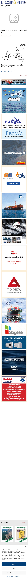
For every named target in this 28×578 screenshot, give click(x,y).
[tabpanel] (14, 67)
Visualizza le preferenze (14, 573)
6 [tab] (8, 71)
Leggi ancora (14, 67)
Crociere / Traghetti (6, 36)
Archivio (23, 522)
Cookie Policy (10, 576)
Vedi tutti (22, 75)
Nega (14, 568)
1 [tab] (1, 71)
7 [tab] (9, 71)
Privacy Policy (17, 576)
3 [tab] (4, 71)
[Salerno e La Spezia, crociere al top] (14, 18)
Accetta (14, 564)
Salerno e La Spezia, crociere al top (14, 31)
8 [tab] (11, 71)
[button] (25, 547)
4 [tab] (5, 71)
